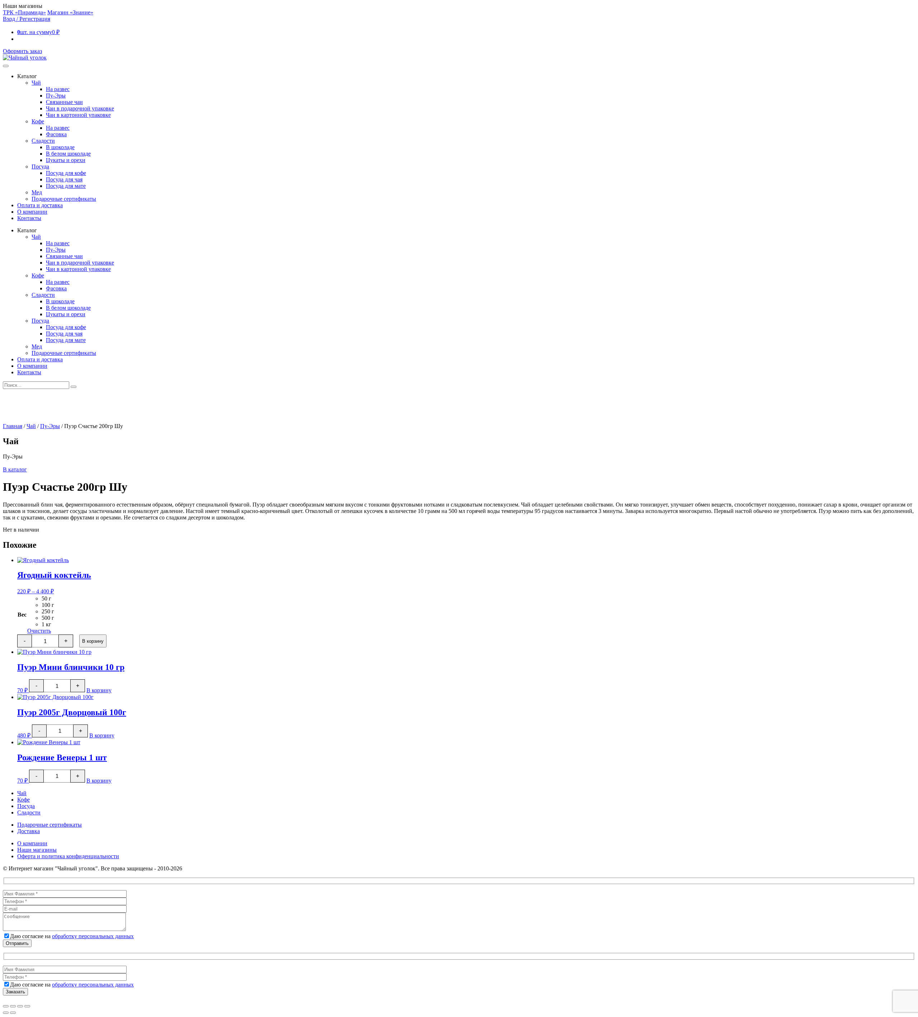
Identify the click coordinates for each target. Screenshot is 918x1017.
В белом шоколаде (68, 154)
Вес (22, 615)
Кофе (38, 121)
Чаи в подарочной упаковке (80, 108)
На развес (58, 89)
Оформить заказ (22, 51)
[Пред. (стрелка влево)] (6, 1013)
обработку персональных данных (93, 936)
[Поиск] (73, 387)
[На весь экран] (13, 1006)
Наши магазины (37, 850)
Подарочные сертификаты (64, 199)
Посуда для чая (64, 179)
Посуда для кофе (66, 173)
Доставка (28, 831)
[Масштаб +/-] (6, 1006)
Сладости (43, 141)
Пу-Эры (56, 95)
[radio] (48, 598)
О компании (32, 212)
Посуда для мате (66, 186)
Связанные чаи (64, 102)
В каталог (15, 469)
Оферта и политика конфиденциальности (68, 856)
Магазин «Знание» (70, 12)
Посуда (40, 166)
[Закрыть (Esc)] (27, 1006)
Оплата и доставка (40, 205)
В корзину (93, 641)
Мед (37, 192)
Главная (12, 426)
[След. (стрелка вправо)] (13, 1013)
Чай (36, 83)
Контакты (29, 218)
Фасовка (56, 134)
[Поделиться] (20, 1006)
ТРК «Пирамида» (24, 12)
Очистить (39, 631)
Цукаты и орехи (65, 160)
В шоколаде (60, 147)
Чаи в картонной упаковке (78, 115)
